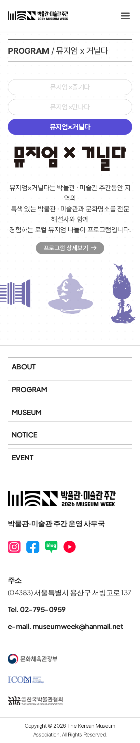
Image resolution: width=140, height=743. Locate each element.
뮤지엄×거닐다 (70, 127)
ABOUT (23, 366)
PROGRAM (29, 389)
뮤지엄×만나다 (70, 107)
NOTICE (24, 434)
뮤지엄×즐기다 (70, 87)
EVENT (22, 457)
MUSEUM (27, 412)
